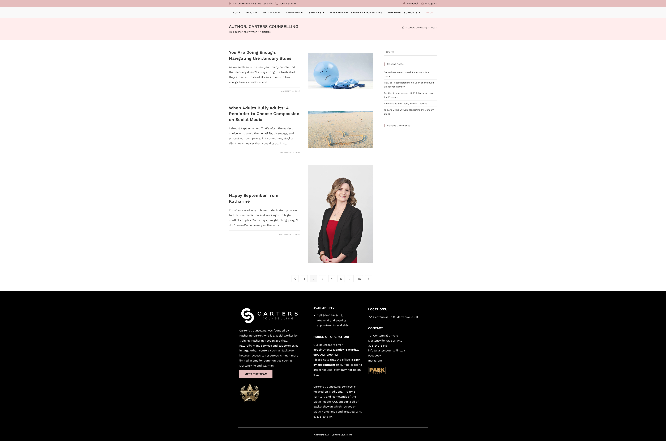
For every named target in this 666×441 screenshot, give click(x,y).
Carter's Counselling (342, 435)
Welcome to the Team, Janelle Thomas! (406, 103)
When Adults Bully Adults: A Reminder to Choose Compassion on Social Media (264, 114)
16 (359, 278)
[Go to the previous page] (295, 278)
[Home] (403, 27)
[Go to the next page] (368, 278)
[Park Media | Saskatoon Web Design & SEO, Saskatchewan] (377, 370)
